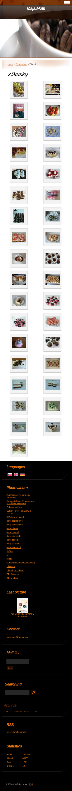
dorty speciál (12, 540)
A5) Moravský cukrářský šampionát (22, 615)
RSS (31, 784)
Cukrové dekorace (15, 507)
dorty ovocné (13, 532)
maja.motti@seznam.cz (17, 637)
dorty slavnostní (14, 536)
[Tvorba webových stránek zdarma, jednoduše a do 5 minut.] (26, 784)
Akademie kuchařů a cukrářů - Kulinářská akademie (21, 502)
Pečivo (10, 551)
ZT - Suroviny (13, 574)
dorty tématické (14, 547)
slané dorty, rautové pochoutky (21, 562)
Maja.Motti (36, 8)
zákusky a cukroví (15, 570)
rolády (9, 559)
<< (7, 711)
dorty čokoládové (15, 524)
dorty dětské (12, 528)
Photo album (21, 64)
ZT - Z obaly (12, 578)
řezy (9, 555)
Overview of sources (16, 732)
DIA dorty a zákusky (16, 517)
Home (10, 64)
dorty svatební (13, 543)
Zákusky (11, 566)
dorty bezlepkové (15, 521)
